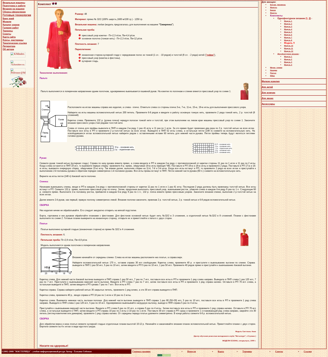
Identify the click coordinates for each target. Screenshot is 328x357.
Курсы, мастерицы (13, 40)
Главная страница (141, 351)
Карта (221, 351)
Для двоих (267, 98)
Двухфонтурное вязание (288, 54)
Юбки (272, 76)
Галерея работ (11, 27)
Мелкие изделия (271, 81)
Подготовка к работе (14, 5)
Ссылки (308, 351)
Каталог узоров (11, 24)
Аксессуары (268, 104)
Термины (8, 31)
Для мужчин (268, 92)
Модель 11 (288, 48)
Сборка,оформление (14, 12)
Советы (7, 34)
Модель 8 (288, 40)
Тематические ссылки (15, 43)
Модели (7, 21)
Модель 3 (288, 27)
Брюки (273, 10)
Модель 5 (288, 32)
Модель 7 (288, 37)
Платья (273, 73)
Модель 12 (288, 51)
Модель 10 (288, 46)
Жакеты (273, 13)
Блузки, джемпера (278, 5)
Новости (191, 351)
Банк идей (8, 18)
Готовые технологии (17, 15)
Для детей (267, 87)
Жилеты (273, 7)
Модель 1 (288, 21)
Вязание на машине (13, 9)
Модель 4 (288, 29)
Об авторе (8, 49)
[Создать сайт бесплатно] (164, 355)
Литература (9, 46)
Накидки (273, 70)
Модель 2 (288, 24)
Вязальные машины (14, 2)
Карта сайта (9, 37)
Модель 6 (288, 35)
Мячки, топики (276, 67)
